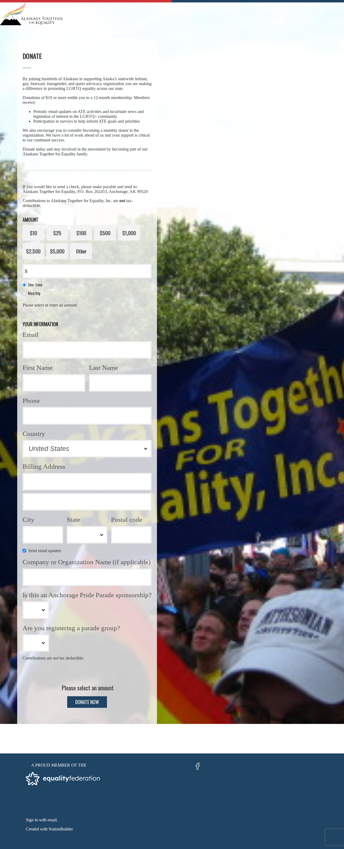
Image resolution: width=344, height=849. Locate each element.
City (28, 519)
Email (30, 334)
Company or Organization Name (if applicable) (86, 562)
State (73, 519)
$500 (105, 232)
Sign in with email (41, 820)
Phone (31, 400)
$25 (57, 232)
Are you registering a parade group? (71, 628)
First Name (37, 367)
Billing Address (44, 466)
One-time (35, 284)
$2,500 (33, 251)
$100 (81, 232)
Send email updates (45, 550)
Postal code (126, 519)
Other (81, 251)
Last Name (103, 367)
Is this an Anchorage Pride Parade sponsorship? (87, 595)
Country (34, 433)
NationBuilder (61, 829)
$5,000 (57, 251)
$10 (33, 232)
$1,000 (129, 232)
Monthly (34, 293)
